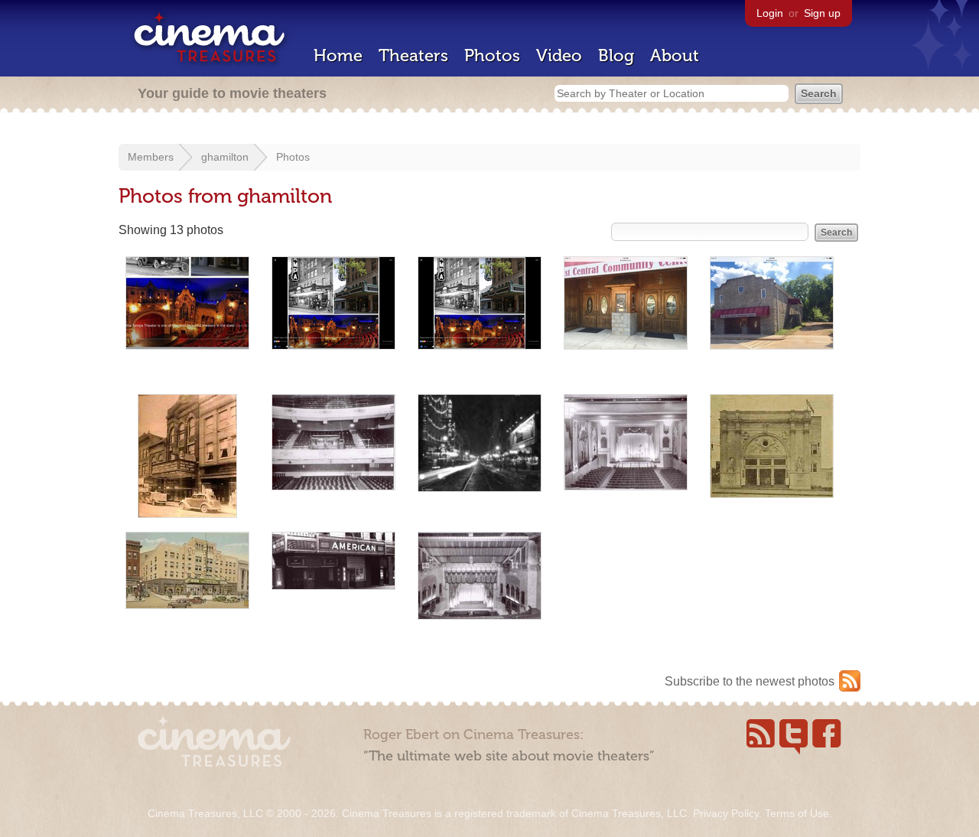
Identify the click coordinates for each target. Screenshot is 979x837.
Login (769, 13)
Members (151, 157)
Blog (616, 55)
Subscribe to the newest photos (749, 681)
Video (559, 55)
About (674, 55)
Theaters (413, 55)
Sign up (822, 13)
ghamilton (225, 157)
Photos (492, 55)
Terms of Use (797, 813)
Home (338, 55)
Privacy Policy (726, 813)
